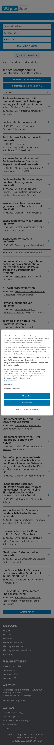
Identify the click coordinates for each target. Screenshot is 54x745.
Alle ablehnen (27, 396)
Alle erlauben (27, 403)
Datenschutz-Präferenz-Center (27, 410)
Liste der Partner (10, 381)
